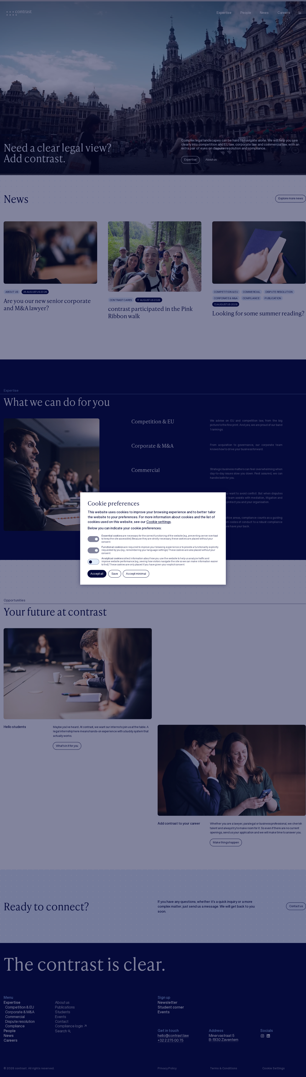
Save (114, 573)
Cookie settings (158, 521)
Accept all (96, 573)
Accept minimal (136, 573)
